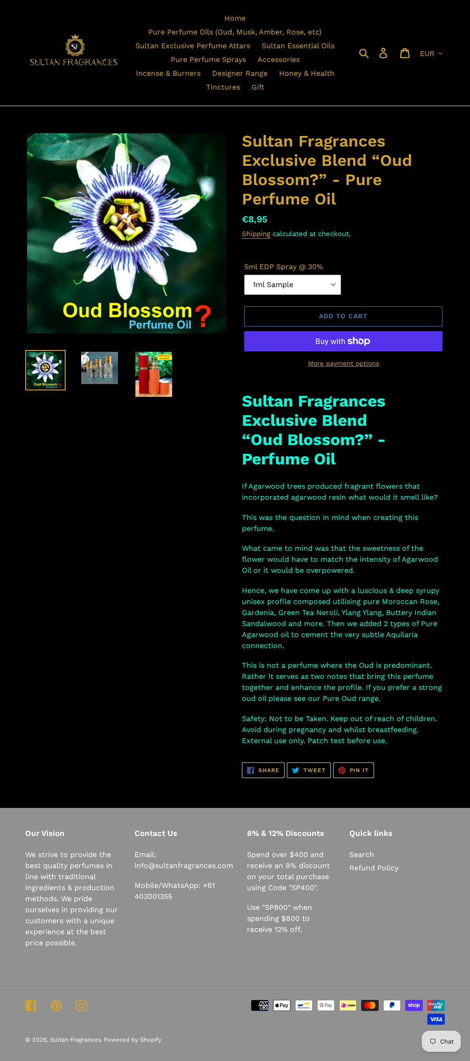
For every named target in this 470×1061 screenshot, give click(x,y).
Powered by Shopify (133, 1039)
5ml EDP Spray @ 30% (283, 266)
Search (361, 854)
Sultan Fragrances (75, 1039)
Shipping (256, 234)
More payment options (343, 363)
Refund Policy (373, 867)
